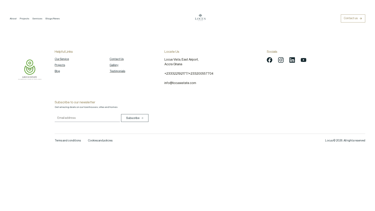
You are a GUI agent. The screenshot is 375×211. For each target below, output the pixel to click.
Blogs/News (53, 18)
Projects (24, 18)
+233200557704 (201, 73)
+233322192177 (176, 73)
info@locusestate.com (180, 83)
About (13, 18)
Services (37, 18)
